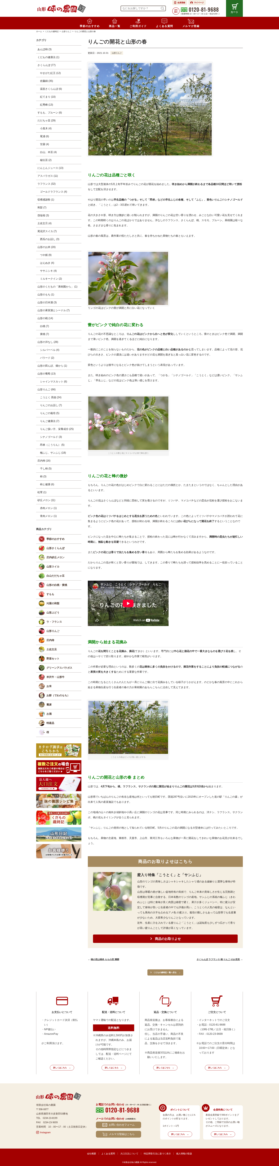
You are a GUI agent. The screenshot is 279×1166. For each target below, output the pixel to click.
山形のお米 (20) (46, 247)
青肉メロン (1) (48, 516)
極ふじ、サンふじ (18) (53, 452)
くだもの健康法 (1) (48, 57)
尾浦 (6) (44, 136)
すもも (50, 594)
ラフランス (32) (46, 183)
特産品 (50, 723)
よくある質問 (108, 1153)
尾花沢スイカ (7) (47, 231)
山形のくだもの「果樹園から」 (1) (57, 286)
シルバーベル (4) (49, 350)
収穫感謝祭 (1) (45, 199)
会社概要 (91, 1153)
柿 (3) (43, 476)
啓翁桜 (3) (43, 215)
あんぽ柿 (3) (44, 49)
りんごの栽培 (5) (49, 413)
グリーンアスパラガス (59, 667)
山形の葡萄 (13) (46, 373)
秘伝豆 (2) (46, 160)
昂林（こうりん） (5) (52, 444)
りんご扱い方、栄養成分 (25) (57, 429)
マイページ (199, 2)
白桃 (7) (44, 326)
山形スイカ (52, 566)
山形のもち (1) (45, 294)
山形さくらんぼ (55, 548)
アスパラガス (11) (47, 176)
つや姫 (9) (46, 255)
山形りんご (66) (46, 389)
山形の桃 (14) (45, 318)
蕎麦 (49, 704)
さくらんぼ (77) (46, 65)
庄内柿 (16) (43, 460)
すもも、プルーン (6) (49, 112)
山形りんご (117, 53)
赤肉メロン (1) (48, 508)
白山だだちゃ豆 (55, 575)
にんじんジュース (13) (50, 168)
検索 (162, 8)
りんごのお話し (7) (51, 405)
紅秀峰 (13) (46, 104)
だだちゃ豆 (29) (46, 120)
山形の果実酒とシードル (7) (53, 310)
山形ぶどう (52, 612)
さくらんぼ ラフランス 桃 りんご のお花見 (218, 959)
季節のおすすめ (55, 539)
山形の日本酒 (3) (47, 302)
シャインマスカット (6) (53, 381)
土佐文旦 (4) (44, 223)
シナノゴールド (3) (51, 437)
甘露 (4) (44, 144)
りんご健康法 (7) (49, 421)
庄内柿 (50, 640)
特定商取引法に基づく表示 (157, 1153)
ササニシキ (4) (48, 270)
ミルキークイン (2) (51, 278)
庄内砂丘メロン (55, 557)
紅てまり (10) (48, 96)
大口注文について (129, 1153)
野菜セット (52, 658)
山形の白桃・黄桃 (56, 585)
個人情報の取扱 (184, 1153)
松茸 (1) (41, 492)
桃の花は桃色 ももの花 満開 (105, 959)
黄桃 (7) (44, 334)
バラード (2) (47, 357)
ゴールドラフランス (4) (53, 191)
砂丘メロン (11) (46, 500)
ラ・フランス (54, 621)
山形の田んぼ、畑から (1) (52, 365)
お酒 (49, 713)
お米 (49, 686)
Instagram (45, 1132)
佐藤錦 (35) (46, 81)
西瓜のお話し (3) (49, 239)
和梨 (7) (41, 207)
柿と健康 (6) (47, 484)
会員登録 (181, 2)
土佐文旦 (51, 649)
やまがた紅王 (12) (50, 73)
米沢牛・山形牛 (55, 677)
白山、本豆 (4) (48, 152)
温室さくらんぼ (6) (51, 88)
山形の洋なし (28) (47, 342)
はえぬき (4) (47, 263)
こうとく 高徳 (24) (50, 397)
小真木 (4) (46, 128)
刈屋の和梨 (52, 603)
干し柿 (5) (46, 468)
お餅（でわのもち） (58, 695)
